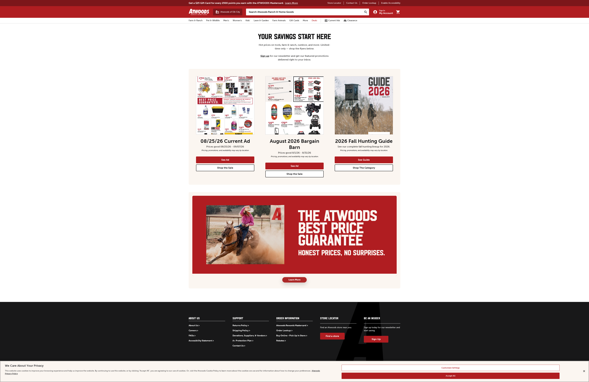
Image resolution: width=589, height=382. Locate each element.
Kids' (248, 20)
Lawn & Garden (261, 20)
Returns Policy (240, 325)
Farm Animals (279, 20)
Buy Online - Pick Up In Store (291, 335)
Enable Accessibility (390, 3)
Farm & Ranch (195, 20)
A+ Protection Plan (242, 340)
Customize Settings (450, 368)
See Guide (364, 159)
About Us (193, 325)
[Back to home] (199, 12)
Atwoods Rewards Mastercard (291, 325)
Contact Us (351, 3)
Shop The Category (364, 167)
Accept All (450, 375)
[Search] (366, 12)
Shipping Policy (240, 330)
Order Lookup (369, 3)
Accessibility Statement (200, 340)
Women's (237, 20)
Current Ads (334, 20)
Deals (314, 20)
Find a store (332, 336)
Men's (226, 20)
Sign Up (376, 339)
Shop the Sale (225, 167)
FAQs (191, 335)
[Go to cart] (397, 12)
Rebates (280, 340)
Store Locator (334, 3)
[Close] (584, 371)
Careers (192, 330)
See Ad (225, 159)
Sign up (264, 55)
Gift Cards (294, 20)
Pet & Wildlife (213, 20)
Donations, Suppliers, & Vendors (249, 335)
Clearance (352, 20)
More (305, 20)
